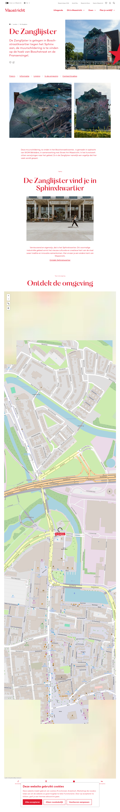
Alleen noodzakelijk (54, 802)
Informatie (24, 76)
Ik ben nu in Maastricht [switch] (15, 3)
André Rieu (75, 3)
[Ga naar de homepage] (15, 10)
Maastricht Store (85, 3)
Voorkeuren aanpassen (79, 802)
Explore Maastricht (98, 3)
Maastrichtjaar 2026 (63, 3)
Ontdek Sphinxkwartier (60, 260)
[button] (60, 535)
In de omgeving (51, 76)
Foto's (12, 76)
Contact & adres (70, 76)
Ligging (37, 76)
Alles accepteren (32, 802)
